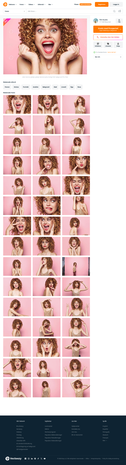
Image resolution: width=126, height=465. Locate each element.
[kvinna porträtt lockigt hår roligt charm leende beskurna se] (76, 327)
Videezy (19, 432)
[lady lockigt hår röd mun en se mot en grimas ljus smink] (76, 165)
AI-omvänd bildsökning (24, 443)
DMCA (47, 429)
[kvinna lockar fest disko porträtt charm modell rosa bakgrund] (47, 185)
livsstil (63, 87)
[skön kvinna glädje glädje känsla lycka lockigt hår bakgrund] (47, 104)
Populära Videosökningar (53, 441)
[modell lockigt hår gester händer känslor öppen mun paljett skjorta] (76, 307)
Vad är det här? (112, 52)
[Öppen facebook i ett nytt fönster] (25, 458)
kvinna (16, 87)
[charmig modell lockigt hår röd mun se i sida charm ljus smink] (76, 286)
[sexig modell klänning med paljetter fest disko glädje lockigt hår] (17, 124)
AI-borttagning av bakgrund (25, 446)
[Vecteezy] (5, 4)
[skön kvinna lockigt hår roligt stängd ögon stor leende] (76, 246)
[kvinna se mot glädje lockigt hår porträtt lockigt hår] (17, 145)
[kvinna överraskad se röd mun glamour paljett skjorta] (17, 165)
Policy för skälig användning (110, 458)
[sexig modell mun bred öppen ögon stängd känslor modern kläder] (17, 367)
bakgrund (46, 87)
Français (105, 438)
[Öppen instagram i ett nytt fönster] (28, 458)
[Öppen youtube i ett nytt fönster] (44, 458)
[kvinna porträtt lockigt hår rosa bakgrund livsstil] (76, 266)
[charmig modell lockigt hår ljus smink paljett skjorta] (47, 388)
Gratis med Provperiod (108, 29)
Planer (76, 4)
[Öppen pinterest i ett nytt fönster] (35, 458)
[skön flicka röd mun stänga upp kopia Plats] (76, 205)
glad (55, 87)
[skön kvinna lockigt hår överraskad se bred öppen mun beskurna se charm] (17, 246)
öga (71, 87)
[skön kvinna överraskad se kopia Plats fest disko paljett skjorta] (47, 286)
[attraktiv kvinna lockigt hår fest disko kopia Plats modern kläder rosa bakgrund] (47, 307)
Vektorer (12, 4)
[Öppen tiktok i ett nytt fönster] (38, 458)
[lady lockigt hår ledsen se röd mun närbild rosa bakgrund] (47, 246)
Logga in (116, 4)
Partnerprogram (50, 432)
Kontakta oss (76, 429)
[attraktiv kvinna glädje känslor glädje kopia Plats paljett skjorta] (76, 104)
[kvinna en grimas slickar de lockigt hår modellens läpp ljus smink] (17, 286)
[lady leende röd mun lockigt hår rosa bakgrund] (17, 388)
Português (106, 432)
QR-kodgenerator (22, 449)
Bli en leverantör (77, 435)
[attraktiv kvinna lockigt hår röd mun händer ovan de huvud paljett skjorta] (76, 388)
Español (105, 429)
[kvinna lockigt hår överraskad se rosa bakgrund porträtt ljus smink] (17, 327)
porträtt (26, 87)
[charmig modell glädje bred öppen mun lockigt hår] (17, 104)
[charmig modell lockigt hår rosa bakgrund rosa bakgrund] (76, 226)
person (7, 87)
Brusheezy (19, 426)
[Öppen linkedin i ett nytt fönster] (32, 458)
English (105, 426)
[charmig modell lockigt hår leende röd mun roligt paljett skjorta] (17, 185)
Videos (30, 4)
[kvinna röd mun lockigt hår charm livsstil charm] (17, 347)
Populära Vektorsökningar (53, 435)
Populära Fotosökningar (53, 438)
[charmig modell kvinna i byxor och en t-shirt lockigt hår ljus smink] (47, 327)
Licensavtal (48, 426)
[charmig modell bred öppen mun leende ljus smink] (47, 226)
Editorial (41, 4)
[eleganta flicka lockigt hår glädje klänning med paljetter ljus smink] (47, 145)
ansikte (35, 87)
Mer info (97, 57)
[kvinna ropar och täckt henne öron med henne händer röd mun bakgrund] (76, 185)
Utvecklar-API (20, 441)
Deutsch (105, 435)
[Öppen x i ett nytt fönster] (41, 458)
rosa (79, 87)
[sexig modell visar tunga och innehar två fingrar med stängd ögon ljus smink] (76, 367)
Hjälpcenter (75, 426)
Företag (19, 435)
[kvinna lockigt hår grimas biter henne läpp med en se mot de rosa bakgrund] (47, 205)
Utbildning (20, 438)
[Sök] (114, 11)
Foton (22, 4)
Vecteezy (19, 429)
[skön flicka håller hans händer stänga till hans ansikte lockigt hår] (17, 205)
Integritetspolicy (96, 458)
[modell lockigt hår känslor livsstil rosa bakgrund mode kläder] (47, 266)
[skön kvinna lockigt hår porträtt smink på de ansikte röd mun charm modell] (17, 307)
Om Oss (74, 432)
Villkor (87, 458)
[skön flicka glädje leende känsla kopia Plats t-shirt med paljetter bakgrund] (76, 124)
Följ (119, 22)
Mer (49, 4)
